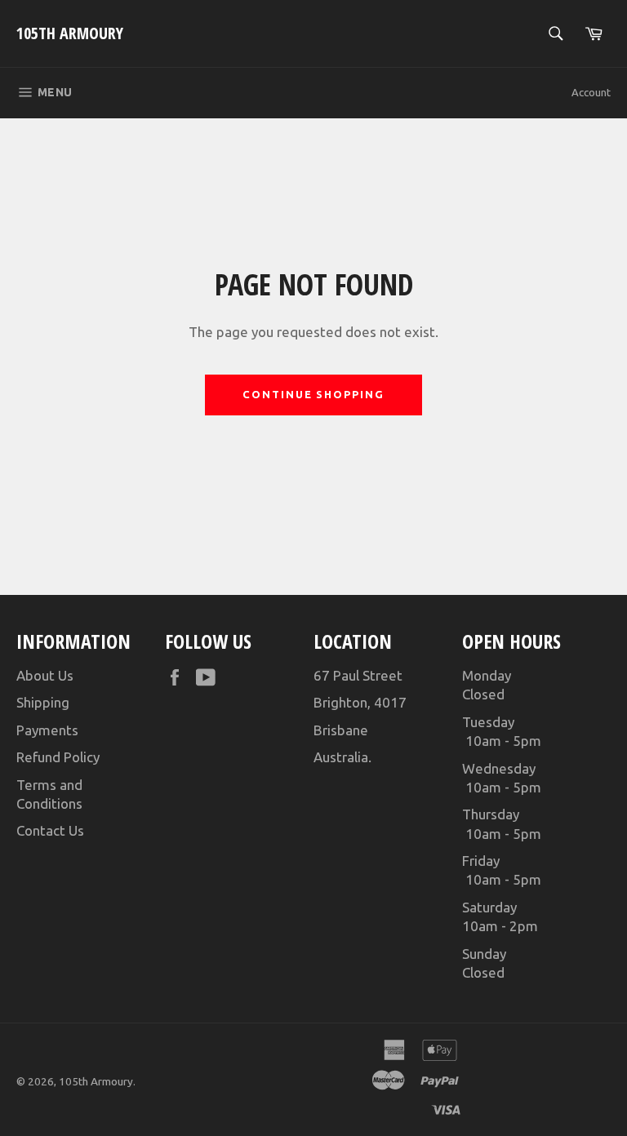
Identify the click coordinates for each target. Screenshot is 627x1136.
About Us (44, 675)
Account (591, 92)
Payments (47, 730)
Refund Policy (58, 757)
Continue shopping (313, 394)
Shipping (42, 702)
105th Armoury (69, 33)
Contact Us (50, 830)
